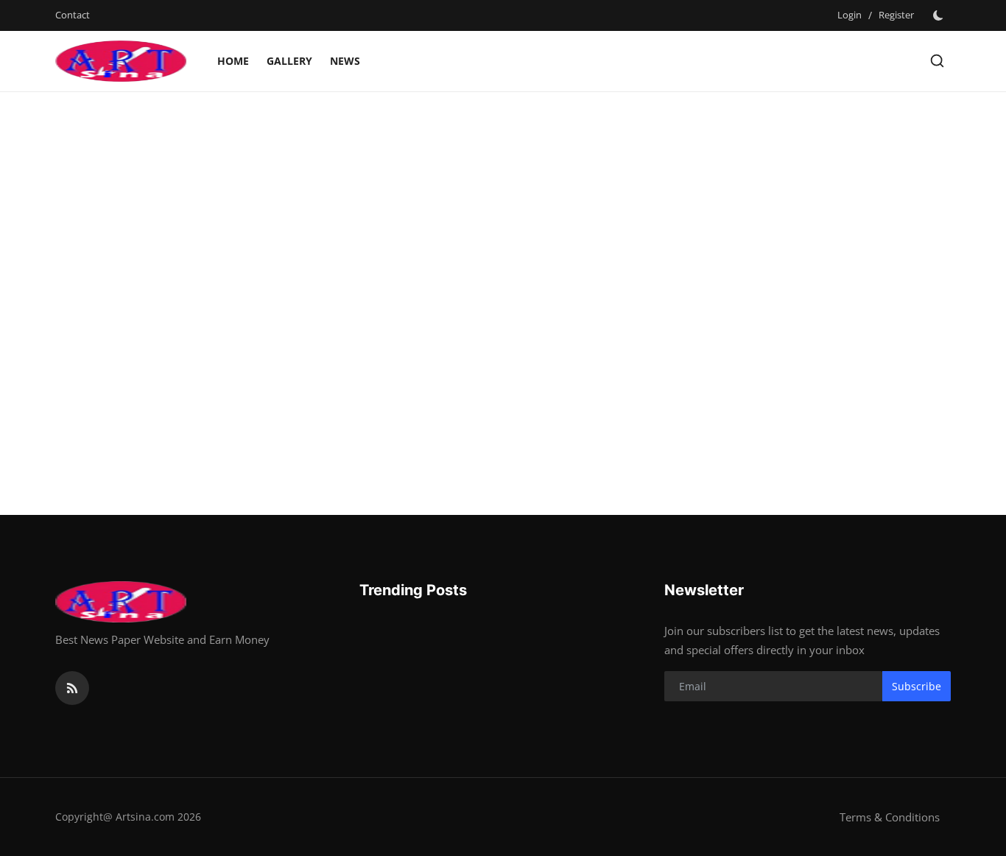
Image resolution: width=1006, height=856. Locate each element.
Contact (72, 14)
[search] (937, 60)
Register (896, 14)
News (345, 61)
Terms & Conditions (890, 817)
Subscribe (916, 686)
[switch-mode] (940, 15)
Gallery (289, 61)
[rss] (72, 688)
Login (849, 14)
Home (233, 61)
